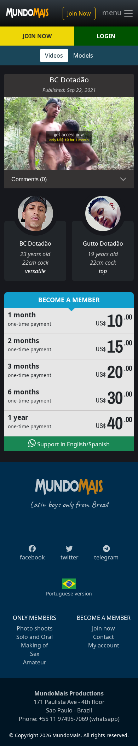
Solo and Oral (34, 637)
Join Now (79, 13)
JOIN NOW (37, 36)
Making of (34, 645)
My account (103, 645)
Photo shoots (35, 628)
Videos (54, 55)
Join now (103, 628)
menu (112, 12)
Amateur (34, 662)
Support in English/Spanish (73, 444)
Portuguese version (69, 593)
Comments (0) (29, 179)
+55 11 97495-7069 (63, 719)
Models (83, 55)
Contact (103, 637)
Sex (34, 654)
